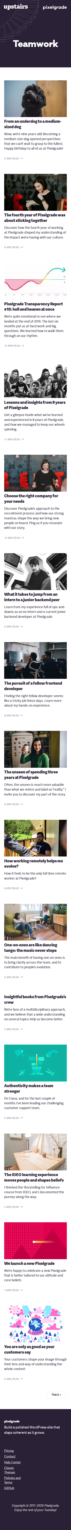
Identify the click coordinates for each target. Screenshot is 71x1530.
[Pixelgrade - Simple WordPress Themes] (55, 7)
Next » (56, 1395)
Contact (9, 1456)
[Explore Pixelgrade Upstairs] (16, 7)
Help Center (12, 1462)
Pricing (9, 1451)
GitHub (9, 1488)
